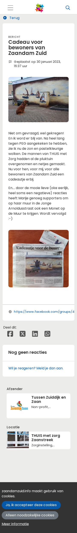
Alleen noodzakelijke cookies (30, 515)
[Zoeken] (68, 8)
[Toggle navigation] (10, 8)
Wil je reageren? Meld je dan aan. (35, 368)
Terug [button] (14, 17)
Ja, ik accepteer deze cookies (31, 504)
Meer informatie (15, 523)
